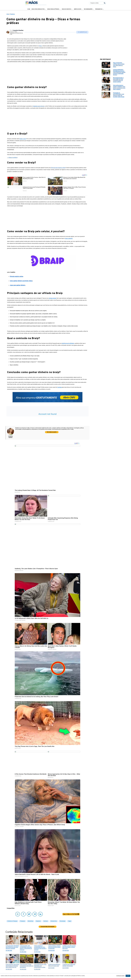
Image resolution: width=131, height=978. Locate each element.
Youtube (59, 387)
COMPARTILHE (83, 32)
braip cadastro (69, 238)
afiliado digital (52, 298)
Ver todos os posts (51, 432)
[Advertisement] (47, 73)
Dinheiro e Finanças (12, 921)
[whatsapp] (17, 914)
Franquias (22, 921)
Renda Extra (54, 921)
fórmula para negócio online (58, 168)
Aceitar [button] (127, 975)
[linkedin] (40, 914)
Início (7, 14)
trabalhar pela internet (38, 106)
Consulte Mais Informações (47, 926)
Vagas (69, 921)
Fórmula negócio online (16, 276)
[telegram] (34, 914)
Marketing (30, 921)
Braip (40, 46)
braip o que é (23, 139)
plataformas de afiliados (68, 343)
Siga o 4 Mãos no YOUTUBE (70, 914)
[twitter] (29, 914)
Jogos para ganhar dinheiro (17, 285)
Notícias (46, 921)
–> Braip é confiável (12, 157)
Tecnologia (62, 921)
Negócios (12, 14)
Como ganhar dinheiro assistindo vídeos (21, 281)
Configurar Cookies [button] (120, 975)
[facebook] (23, 914)
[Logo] (35, 2)
